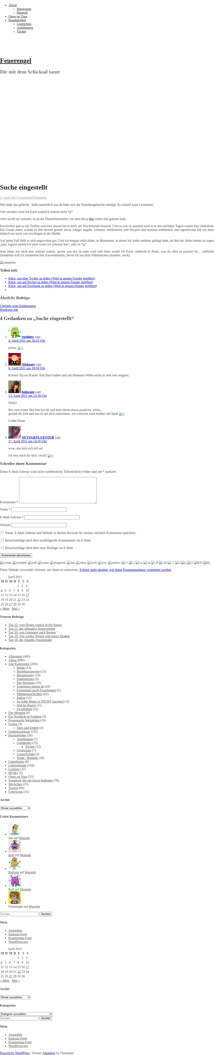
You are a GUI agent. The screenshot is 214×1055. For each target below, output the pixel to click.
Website (5, 525)
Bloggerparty (25, 675)
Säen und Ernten (28, 728)
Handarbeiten (17, 20)
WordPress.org (18, 942)
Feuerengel (15, 60)
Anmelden (15, 930)
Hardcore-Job (9, 309)
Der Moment (16, 713)
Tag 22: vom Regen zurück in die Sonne (35, 625)
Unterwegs (15, 791)
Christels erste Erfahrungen (18, 306)
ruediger (28, 337)
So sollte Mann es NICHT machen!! (41, 701)
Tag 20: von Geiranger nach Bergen (32, 632)
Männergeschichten (29, 694)
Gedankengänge (19, 731)
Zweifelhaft (24, 709)
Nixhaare (28, 364)
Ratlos (21, 698)
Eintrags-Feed (17, 934)
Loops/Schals (25, 754)
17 (27, 595)
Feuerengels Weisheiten (23, 720)
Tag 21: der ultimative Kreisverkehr (31, 628)
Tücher (21, 31)
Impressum (24, 9)
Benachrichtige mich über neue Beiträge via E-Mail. (39, 548)
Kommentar (9, 502)
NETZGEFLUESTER (38, 437)
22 (19, 599)
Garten (12, 724)
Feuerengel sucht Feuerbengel (36, 690)
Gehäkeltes (24, 743)
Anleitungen (25, 27)
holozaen (28, 392)
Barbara (13, 872)
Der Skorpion (26, 682)
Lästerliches (16, 761)
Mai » (16, 608)
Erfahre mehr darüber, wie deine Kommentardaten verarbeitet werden (125, 570)
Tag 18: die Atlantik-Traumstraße (30, 640)
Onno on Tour (17, 16)
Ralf (11, 855)
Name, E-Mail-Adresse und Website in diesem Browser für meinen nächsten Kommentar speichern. (70, 533)
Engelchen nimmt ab (30, 686)
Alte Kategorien (18, 664)
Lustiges (13, 769)
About (12, 5)
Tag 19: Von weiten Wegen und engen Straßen (39, 636)
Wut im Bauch (26, 705)
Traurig (13, 788)
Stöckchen (15, 784)
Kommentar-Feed (20, 938)
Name (5, 509)
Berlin (21, 667)
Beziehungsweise (28, 671)
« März (4, 608)
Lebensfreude (17, 765)
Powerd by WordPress (14, 1053)
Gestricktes (24, 24)
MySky (13, 773)
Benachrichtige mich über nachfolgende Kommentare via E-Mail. (48, 540)
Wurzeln (24, 838)
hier (92, 219)
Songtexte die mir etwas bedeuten (30, 780)
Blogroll (22, 12)
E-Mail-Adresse (11, 517)
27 (10, 604)
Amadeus (48, 1053)
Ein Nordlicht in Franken (24, 716)
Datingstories (25, 679)
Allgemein (40, 197)
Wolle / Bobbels (27, 758)
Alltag (12, 660)
